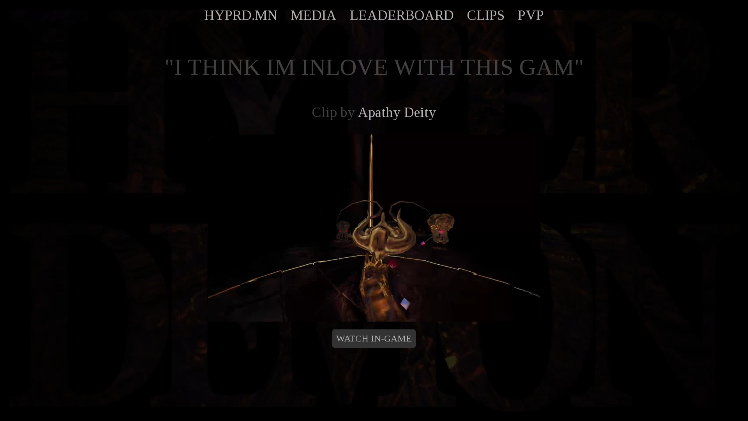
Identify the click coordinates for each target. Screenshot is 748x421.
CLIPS (486, 15)
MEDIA (314, 15)
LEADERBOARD (402, 15)
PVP (531, 15)
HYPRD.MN (240, 15)
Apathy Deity (397, 112)
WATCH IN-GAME (374, 338)
